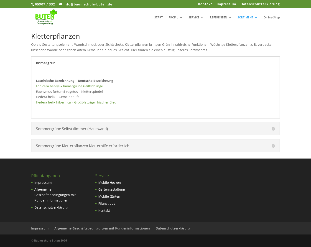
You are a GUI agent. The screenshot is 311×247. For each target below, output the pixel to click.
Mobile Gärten (109, 196)
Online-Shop (272, 17)
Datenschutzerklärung (260, 4)
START (158, 17)
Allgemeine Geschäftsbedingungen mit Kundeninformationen (55, 194)
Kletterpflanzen (55, 36)
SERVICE (194, 17)
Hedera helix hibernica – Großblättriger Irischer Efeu (76, 102)
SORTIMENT (245, 17)
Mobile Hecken (109, 182)
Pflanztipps (106, 203)
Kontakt (205, 4)
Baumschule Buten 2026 (50, 240)
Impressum (226, 4)
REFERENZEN (218, 17)
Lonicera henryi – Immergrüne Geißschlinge (69, 86)
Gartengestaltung (111, 189)
